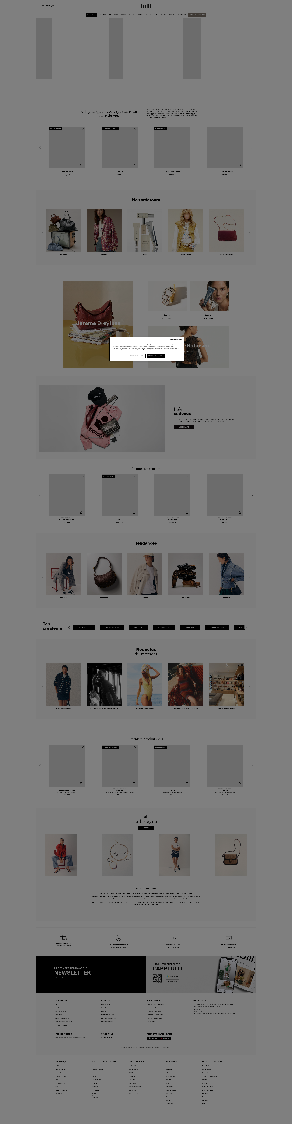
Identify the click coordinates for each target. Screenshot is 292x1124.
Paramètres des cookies (137, 355)
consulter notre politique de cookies (149, 349)
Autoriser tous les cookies (155, 355)
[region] (146, 349)
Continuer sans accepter (176, 339)
